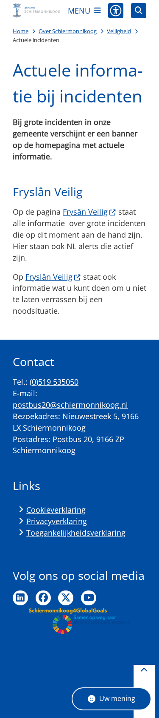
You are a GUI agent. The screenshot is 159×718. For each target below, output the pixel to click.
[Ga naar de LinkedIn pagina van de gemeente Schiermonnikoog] (20, 598)
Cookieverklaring (56, 510)
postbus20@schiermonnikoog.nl (70, 405)
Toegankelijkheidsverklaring (76, 533)
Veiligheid (119, 31)
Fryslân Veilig (49, 277)
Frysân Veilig (85, 212)
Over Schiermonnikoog (68, 31)
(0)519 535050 (54, 382)
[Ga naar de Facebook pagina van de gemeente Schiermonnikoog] (43, 598)
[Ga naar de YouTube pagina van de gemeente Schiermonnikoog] (88, 598)
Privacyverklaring (56, 521)
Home (20, 31)
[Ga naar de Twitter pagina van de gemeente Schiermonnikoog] (65, 598)
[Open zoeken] (138, 10)
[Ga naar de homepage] (36, 10)
